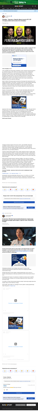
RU (32, 6)
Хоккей (16, 8)
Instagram (31, 207)
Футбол (8, 8)
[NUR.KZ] (19, 6)
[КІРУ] (35, 6)
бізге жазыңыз (14, 182)
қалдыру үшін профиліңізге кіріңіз (24, 198)
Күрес (19, 8)
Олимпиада (30, 8)
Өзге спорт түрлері (24, 8)
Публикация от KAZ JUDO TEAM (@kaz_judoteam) (16, 359)
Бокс (13, 8)
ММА (11, 8)
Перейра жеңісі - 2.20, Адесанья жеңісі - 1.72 (11, 173)
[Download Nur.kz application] (19, 2)
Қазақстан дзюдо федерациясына (22, 251)
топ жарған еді (12, 285)
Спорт (3, 8)
